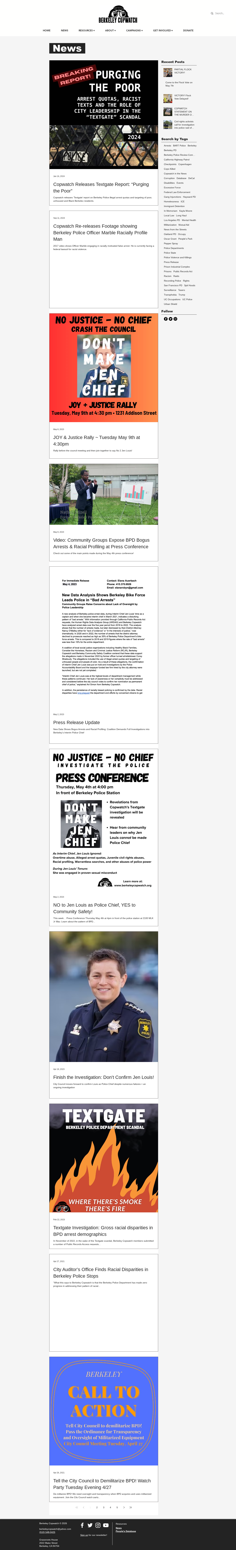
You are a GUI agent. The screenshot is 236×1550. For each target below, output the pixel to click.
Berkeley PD (170, 150)
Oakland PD (170, 234)
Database (181, 178)
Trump (182, 294)
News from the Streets (175, 229)
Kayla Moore (185, 211)
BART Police (179, 145)
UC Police (187, 299)
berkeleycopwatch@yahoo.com (55, 1529)
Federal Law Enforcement (177, 192)
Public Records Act (182, 271)
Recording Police (172, 280)
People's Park (185, 238)
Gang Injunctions (172, 197)
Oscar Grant (170, 238)
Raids (176, 276)
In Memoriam (170, 211)
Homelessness (171, 201)
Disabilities (169, 183)
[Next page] (124, 1507)
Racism (167, 276)
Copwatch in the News (175, 173)
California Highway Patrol (176, 159)
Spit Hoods (189, 285)
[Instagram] (175, 319)
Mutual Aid (184, 225)
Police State (170, 252)
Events (180, 183)
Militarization (170, 225)
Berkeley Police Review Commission (180, 155)
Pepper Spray (171, 243)
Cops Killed (169, 169)
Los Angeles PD (172, 220)
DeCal (191, 178)
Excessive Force (172, 187)
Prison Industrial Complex (177, 266)
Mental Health (189, 220)
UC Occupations (172, 299)
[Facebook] (82, 1525)
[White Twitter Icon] (90, 1525)
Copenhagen (185, 164)
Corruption (169, 178)
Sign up (84, 1535)
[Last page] (131, 1507)
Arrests (167, 145)
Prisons (167, 271)
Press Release (171, 262)
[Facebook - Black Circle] (166, 319)
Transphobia (170, 294)
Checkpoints (170, 164)
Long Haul (181, 215)
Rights (186, 280)
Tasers (181, 290)
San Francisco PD (173, 285)
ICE (182, 201)
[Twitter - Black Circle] (170, 319)
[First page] (77, 1507)
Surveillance (170, 290)
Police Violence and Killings (178, 257)
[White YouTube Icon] (105, 1525)
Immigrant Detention (174, 206)
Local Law (169, 215)
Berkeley (192, 145)
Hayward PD (189, 197)
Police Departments (174, 248)
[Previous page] (83, 1507)
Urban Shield (170, 304)
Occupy (182, 234)
